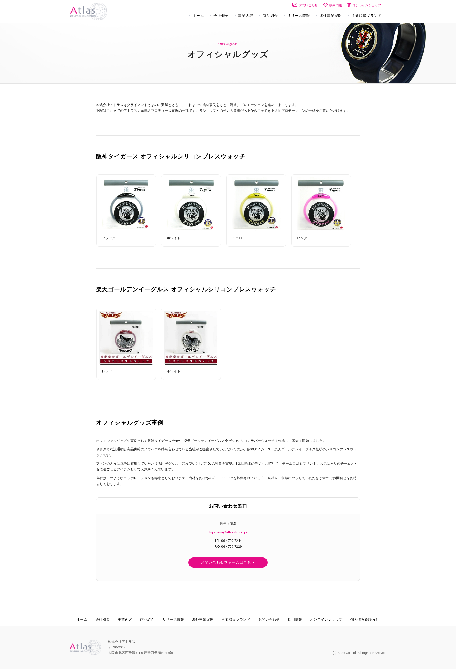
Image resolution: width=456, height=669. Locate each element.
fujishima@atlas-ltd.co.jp (228, 532)
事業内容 (125, 619)
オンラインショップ (326, 619)
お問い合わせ (269, 619)
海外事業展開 (203, 619)
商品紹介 (147, 619)
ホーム (82, 619)
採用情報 (295, 619)
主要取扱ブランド (235, 619)
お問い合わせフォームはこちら (228, 562)
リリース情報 (173, 619)
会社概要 (103, 619)
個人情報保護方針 (364, 619)
